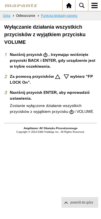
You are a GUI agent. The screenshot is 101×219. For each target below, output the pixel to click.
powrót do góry (81, 202)
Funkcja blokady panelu (59, 16)
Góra (6, 16)
